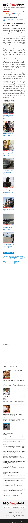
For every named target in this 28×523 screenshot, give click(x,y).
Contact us (18, 512)
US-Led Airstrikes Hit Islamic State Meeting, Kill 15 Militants (7, 227)
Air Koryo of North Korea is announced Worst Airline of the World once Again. (5, 258)
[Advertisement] (14, 354)
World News (16, 19)
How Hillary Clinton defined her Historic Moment (22, 257)
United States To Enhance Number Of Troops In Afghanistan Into (8, 246)
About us (11, 512)
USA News (10, 19)
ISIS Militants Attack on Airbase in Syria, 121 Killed (8, 135)
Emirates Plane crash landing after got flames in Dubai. (11, 257)
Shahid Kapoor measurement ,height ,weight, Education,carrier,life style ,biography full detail (13, 415)
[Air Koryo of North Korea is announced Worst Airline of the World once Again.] (14, 427)
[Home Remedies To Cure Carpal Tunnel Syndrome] (14, 375)
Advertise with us (12, 514)
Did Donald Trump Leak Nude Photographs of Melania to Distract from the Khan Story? (14, 462)
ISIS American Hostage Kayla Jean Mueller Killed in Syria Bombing (8, 153)
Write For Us (19, 516)
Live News (5, 19)
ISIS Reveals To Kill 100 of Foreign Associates (8, 209)
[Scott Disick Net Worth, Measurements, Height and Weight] (14, 391)
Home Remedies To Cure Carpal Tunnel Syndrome (13, 380)
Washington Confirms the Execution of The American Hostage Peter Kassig (8, 191)
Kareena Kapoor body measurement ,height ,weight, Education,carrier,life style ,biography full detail (14, 452)
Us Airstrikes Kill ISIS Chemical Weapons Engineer (8, 172)
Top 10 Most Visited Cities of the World (11, 472)
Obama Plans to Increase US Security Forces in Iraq (8, 116)
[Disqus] (14, 284)
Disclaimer (13, 515)
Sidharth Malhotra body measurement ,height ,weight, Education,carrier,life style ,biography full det (14, 489)
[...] (24, 385)
